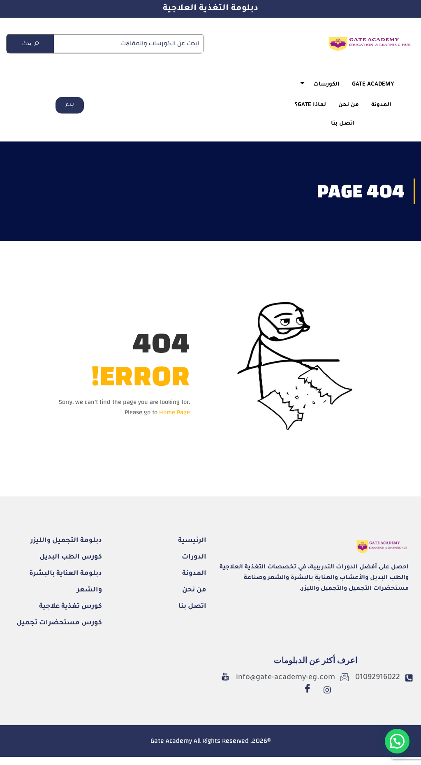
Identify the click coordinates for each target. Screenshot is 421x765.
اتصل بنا (343, 124)
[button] (397, 741)
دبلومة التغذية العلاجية (210, 9)
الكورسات (326, 84)
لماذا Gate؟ (310, 105)
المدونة (381, 105)
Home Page (174, 412)
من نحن (348, 105)
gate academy (373, 84)
